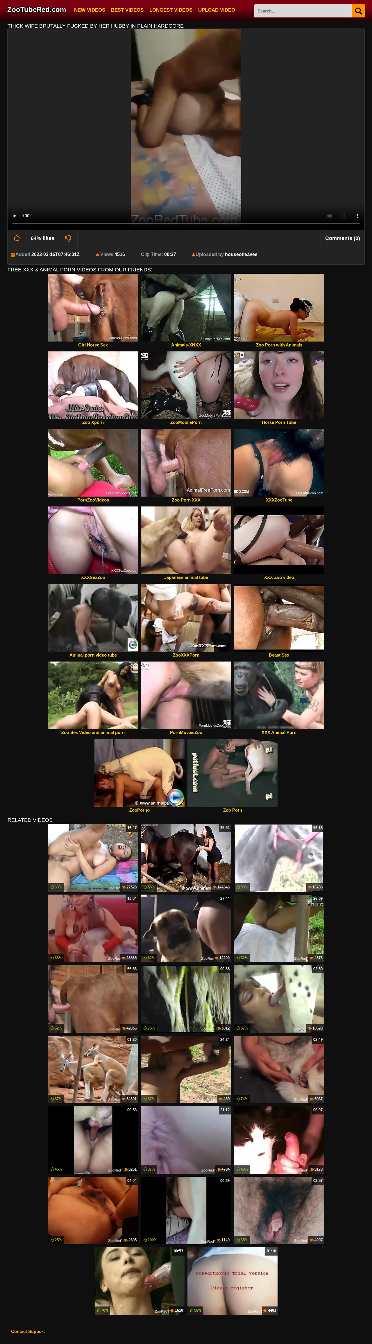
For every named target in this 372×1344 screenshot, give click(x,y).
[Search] (358, 10)
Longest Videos (170, 9)
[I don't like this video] (68, 238)
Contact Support (28, 1331)
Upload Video (216, 9)
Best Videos (127, 9)
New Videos (89, 9)
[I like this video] (17, 238)
